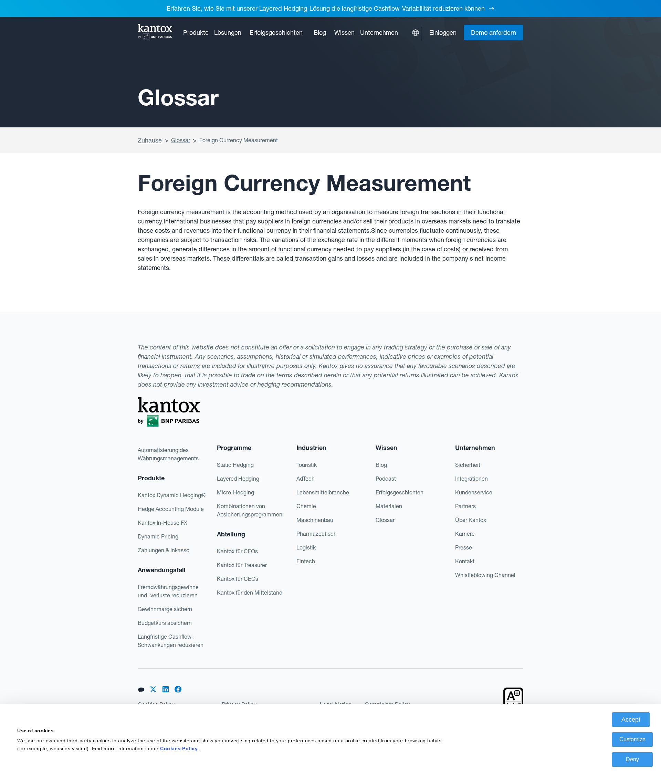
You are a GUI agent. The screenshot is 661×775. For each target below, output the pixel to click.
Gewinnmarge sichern (165, 609)
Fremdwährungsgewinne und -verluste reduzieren (168, 591)
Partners (465, 506)
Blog (320, 32)
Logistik (306, 547)
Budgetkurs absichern (165, 622)
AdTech (305, 478)
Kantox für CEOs (237, 578)
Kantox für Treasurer (242, 565)
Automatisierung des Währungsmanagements (168, 454)
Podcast (386, 478)
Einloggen (443, 32)
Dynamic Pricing (158, 536)
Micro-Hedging (235, 492)
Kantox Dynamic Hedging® (172, 495)
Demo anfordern (493, 32)
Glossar (180, 140)
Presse (463, 547)
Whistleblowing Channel (485, 575)
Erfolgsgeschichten (276, 32)
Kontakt (464, 561)
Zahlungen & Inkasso (163, 550)
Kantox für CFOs (237, 551)
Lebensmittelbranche (322, 492)
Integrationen (471, 478)
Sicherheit (467, 464)
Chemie (306, 506)
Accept (630, 719)
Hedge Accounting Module (171, 508)
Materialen (389, 506)
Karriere (465, 533)
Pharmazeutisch (316, 533)
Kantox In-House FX (162, 522)
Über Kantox (470, 519)
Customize (632, 739)
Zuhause (150, 140)
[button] (195, 32)
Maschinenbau (314, 519)
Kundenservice (473, 492)
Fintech (305, 561)
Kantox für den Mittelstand (249, 592)
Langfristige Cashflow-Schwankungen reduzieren (170, 640)
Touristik (306, 464)
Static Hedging (235, 464)
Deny (632, 759)
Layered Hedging (238, 478)
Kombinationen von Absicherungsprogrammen (249, 510)
